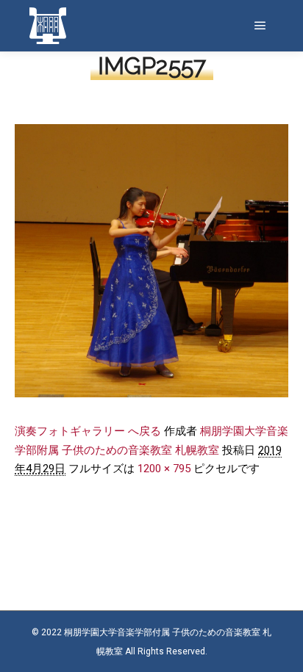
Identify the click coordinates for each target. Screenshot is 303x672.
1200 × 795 (164, 468)
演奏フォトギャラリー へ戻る (88, 431)
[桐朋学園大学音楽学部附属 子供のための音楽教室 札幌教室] (47, 25)
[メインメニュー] (260, 25)
